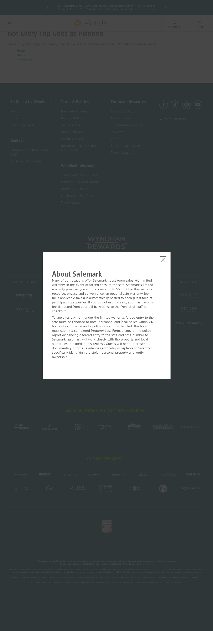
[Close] (163, 259)
